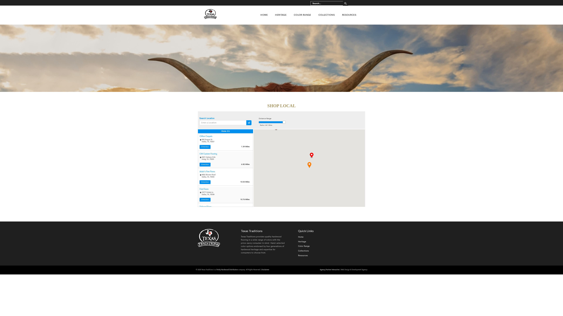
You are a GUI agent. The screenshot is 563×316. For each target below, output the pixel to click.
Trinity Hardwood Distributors (227, 270)
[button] (311, 155)
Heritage (302, 242)
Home (300, 237)
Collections (303, 251)
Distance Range (265, 119)
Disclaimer (265, 270)
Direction (205, 147)
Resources (303, 256)
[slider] (284, 122)
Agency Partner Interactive (329, 270)
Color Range (304, 246)
